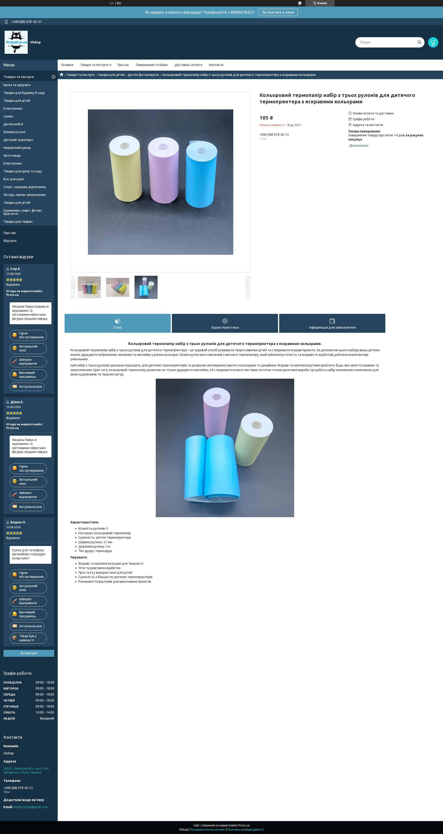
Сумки (8, 116)
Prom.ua (244, 825)
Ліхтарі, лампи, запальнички (24, 195)
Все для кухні (13, 179)
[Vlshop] (16, 42)
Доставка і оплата (188, 65)
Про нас (123, 65)
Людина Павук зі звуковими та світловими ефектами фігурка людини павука (29, 446)
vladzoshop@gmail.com (31, 807)
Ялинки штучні (14, 132)
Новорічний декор (17, 148)
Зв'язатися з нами (278, 12)
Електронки (12, 163)
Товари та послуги (94, 65)
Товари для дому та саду (22, 171)
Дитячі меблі (13, 124)
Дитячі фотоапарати (143, 75)
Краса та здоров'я (16, 85)
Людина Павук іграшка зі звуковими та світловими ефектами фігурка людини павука (30, 313)
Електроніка (12, 108)
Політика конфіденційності (245, 829)
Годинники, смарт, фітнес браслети (22, 212)
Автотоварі (12, 155)
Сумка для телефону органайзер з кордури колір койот (28, 554)
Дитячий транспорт (18, 140)
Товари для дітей (111, 75)
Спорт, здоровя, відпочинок (24, 187)
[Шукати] (419, 42)
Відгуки (9, 241)
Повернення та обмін (152, 65)
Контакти (216, 65)
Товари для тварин (18, 221)
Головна (67, 65)
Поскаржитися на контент (207, 829)
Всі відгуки (29, 653)
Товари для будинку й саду (24, 93)
